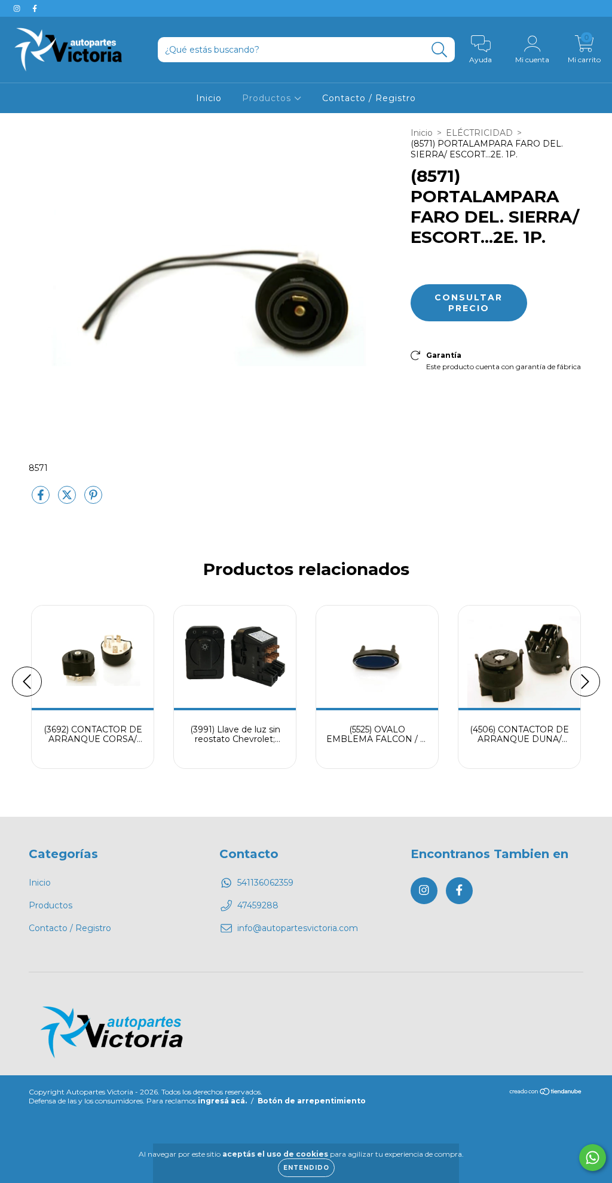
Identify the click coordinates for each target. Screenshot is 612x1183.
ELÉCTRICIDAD (479, 132)
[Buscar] (440, 50)
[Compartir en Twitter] (68, 499)
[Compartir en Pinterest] (93, 499)
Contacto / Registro (369, 98)
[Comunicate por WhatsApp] (592, 1157)
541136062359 (265, 882)
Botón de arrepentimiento (312, 1100)
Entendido (306, 1168)
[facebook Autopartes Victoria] (34, 8)
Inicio (209, 98)
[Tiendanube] (546, 1092)
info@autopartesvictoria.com (297, 928)
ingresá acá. (222, 1100)
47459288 (258, 905)
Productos (268, 98)
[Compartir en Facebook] (42, 499)
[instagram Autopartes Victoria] (18, 8)
